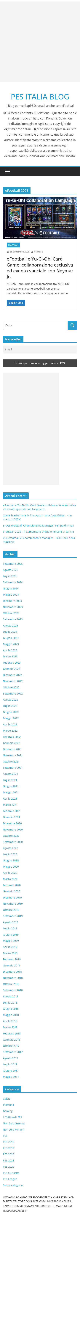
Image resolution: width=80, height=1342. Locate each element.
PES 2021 (8, 1160)
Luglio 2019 (10, 928)
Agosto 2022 (10, 699)
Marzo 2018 (10, 1027)
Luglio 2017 (10, 1064)
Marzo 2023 (10, 656)
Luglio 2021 (10, 780)
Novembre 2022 (13, 681)
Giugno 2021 (11, 786)
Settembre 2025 (13, 563)
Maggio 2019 (11, 940)
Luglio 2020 (10, 854)
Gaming (8, 1111)
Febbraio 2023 (12, 662)
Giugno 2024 (11, 588)
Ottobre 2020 (11, 835)
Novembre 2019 (13, 903)
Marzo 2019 (10, 953)
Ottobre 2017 (11, 1046)
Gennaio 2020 (11, 891)
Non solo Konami (13, 1129)
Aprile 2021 (10, 798)
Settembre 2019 (13, 916)
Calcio (6, 1098)
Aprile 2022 (10, 724)
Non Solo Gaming (14, 1123)
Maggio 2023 (11, 644)
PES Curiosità (11, 1173)
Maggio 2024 (11, 594)
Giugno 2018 (11, 1008)
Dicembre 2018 (12, 971)
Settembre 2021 (13, 767)
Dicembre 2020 (12, 823)
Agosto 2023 (10, 625)
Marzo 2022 (10, 730)
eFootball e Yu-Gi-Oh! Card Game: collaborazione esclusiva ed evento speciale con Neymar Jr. (40, 267)
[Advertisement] (40, 41)
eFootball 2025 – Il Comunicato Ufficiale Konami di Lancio (38, 531)
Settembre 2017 (13, 1052)
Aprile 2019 (10, 947)
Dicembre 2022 (12, 675)
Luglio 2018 (10, 1002)
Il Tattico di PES (12, 1117)
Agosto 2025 (10, 570)
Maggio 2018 (11, 1015)
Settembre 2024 (13, 582)
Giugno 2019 (11, 934)
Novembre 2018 (13, 978)
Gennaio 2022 (11, 743)
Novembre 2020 (13, 829)
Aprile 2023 (10, 650)
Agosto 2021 (10, 774)
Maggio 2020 (11, 866)
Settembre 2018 (13, 990)
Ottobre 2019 (11, 910)
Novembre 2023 (13, 607)
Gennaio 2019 (11, 965)
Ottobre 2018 (11, 984)
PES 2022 (8, 1166)
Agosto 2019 (10, 922)
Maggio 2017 (11, 1076)
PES (5, 1135)
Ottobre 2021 (11, 761)
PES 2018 (8, 1142)
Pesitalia (38, 251)
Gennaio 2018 (11, 1039)
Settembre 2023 (13, 619)
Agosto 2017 (10, 1058)
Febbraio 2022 (12, 737)
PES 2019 (8, 1148)
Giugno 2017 (11, 1070)
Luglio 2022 (10, 706)
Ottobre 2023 (11, 613)
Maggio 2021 (11, 792)
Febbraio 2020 (12, 885)
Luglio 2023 (10, 631)
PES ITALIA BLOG (40, 96)
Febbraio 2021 (12, 811)
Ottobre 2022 (11, 687)
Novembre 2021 (13, 755)
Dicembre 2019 (12, 897)
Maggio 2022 (11, 718)
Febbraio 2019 (12, 959)
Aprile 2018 (10, 1021)
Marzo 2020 (10, 879)
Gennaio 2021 (11, 817)
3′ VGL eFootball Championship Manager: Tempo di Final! (38, 525)
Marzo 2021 (10, 805)
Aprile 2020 (10, 873)
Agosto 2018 (10, 996)
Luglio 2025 (10, 576)
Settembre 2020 (13, 842)
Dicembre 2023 (12, 601)
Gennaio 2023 (11, 669)
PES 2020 (8, 1154)
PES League (10, 1179)
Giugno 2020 (11, 860)
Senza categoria (13, 1185)
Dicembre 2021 (12, 749)
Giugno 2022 (11, 712)
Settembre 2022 (13, 693)
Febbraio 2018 (12, 1033)
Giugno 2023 (11, 638)
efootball (13, 245)
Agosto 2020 (10, 848)
